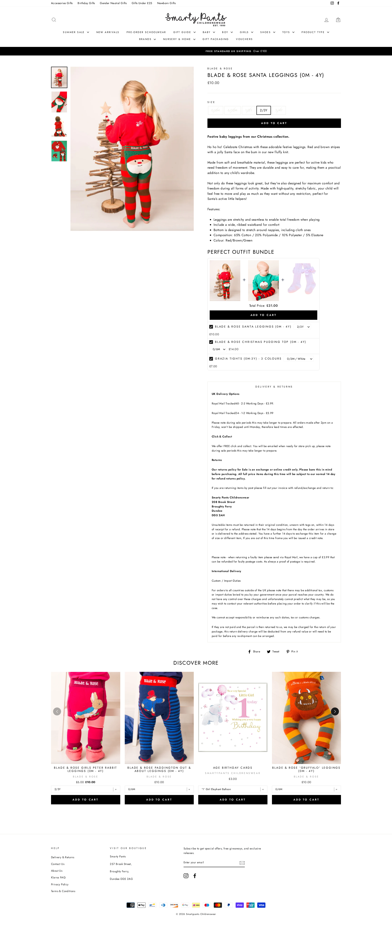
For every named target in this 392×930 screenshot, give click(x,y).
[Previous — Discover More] (57, 711)
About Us (56, 871)
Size (211, 102)
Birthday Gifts (86, 3)
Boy (226, 32)
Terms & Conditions (63, 891)
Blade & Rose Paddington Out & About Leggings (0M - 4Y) (159, 769)
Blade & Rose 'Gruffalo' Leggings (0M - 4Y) (306, 769)
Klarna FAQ (58, 877)
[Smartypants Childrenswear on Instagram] (186, 875)
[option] (196, 51)
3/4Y (279, 110)
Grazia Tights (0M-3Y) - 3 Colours (248, 358)
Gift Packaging (216, 39)
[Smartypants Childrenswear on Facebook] (194, 875)
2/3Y (263, 110)
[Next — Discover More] (335, 711)
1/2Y (248, 110)
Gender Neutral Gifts (113, 3)
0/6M (215, 110)
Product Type (314, 32)
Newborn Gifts (166, 3)
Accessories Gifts (62, 3)
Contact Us (57, 864)
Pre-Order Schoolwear (146, 32)
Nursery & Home (177, 39)
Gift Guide (182, 32)
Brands (146, 39)
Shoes (266, 32)
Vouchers (244, 39)
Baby (207, 32)
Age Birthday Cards (233, 768)
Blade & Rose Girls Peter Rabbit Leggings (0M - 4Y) (85, 769)
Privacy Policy (60, 884)
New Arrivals (107, 32)
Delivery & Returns (62, 857)
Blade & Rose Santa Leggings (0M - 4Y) (253, 326)
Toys (286, 32)
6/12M (232, 110)
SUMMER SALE (74, 32)
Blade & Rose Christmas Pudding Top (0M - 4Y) (260, 342)
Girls (245, 32)
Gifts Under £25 (142, 3)
